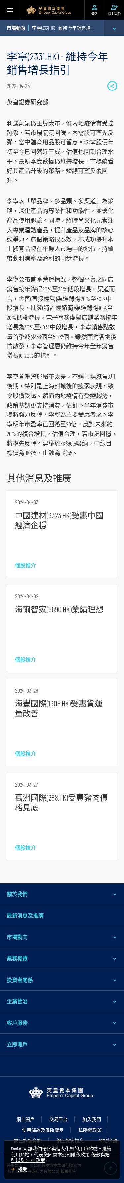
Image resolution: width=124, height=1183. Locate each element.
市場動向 (17, 937)
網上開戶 (25, 1119)
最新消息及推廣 (25, 915)
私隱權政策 (90, 1130)
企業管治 (17, 1001)
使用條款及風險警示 (43, 1130)
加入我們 (91, 1119)
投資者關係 (20, 980)
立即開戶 (17, 1044)
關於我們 (17, 894)
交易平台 (58, 1119)
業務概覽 (17, 958)
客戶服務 (17, 1023)
